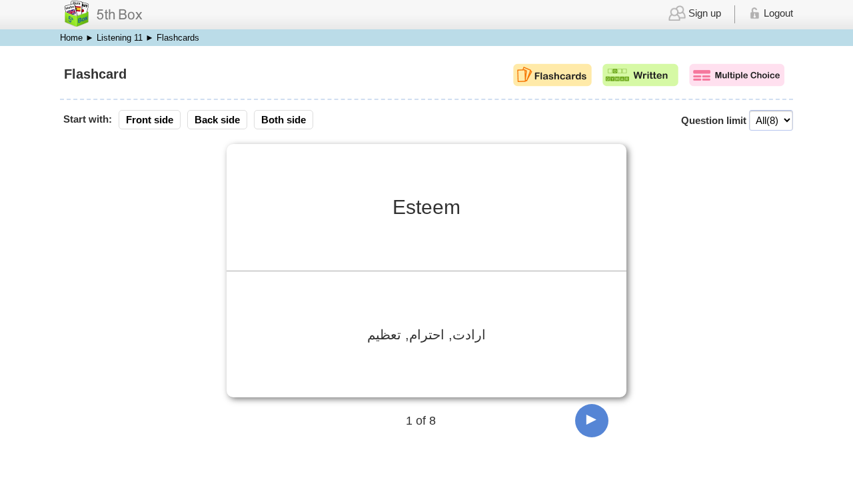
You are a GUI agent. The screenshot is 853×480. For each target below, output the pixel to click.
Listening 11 (120, 38)
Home (71, 38)
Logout (777, 13)
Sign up (703, 13)
